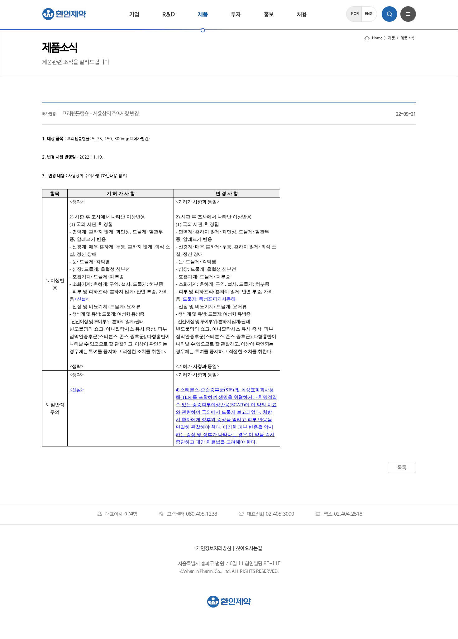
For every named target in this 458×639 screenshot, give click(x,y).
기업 (134, 15)
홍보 (269, 15)
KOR (355, 14)
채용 (302, 15)
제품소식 (407, 38)
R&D (168, 15)
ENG (369, 14)
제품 (203, 15)
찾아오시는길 (249, 548)
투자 (236, 15)
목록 (402, 468)
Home (377, 38)
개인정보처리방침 (213, 548)
